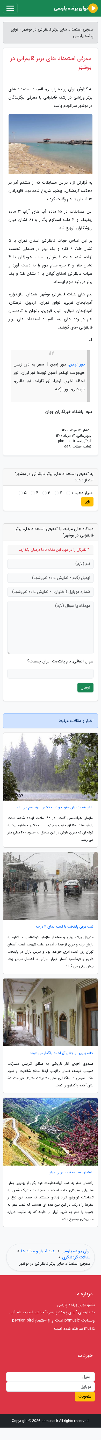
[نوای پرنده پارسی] (76, 8)
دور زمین (77, 364)
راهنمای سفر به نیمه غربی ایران (71, 1172)
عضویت (84, 1396)
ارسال (85, 687)
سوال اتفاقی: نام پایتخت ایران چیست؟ (60, 661)
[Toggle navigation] (10, 8)
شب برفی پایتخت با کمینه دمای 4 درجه (64, 926)
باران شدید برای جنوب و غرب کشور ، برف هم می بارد (54, 807)
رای (87, 501)
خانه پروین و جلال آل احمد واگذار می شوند (61, 1053)
